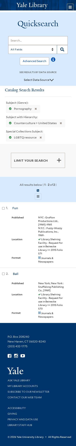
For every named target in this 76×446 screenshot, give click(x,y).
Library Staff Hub (20, 425)
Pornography (22, 108)
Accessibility (17, 408)
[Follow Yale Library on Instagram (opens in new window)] (16, 356)
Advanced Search (34, 61)
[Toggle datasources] (51, 80)
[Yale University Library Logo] (38, 5)
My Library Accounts (23, 386)
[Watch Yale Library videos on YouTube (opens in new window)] (23, 356)
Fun (15, 208)
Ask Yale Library (19, 380)
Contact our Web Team (25, 397)
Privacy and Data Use (23, 419)
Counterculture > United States (35, 123)
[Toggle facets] (59, 160)
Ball (15, 274)
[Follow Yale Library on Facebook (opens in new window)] (9, 356)
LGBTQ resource (25, 137)
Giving (12, 413)
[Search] (62, 49)
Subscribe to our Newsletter (28, 391)
